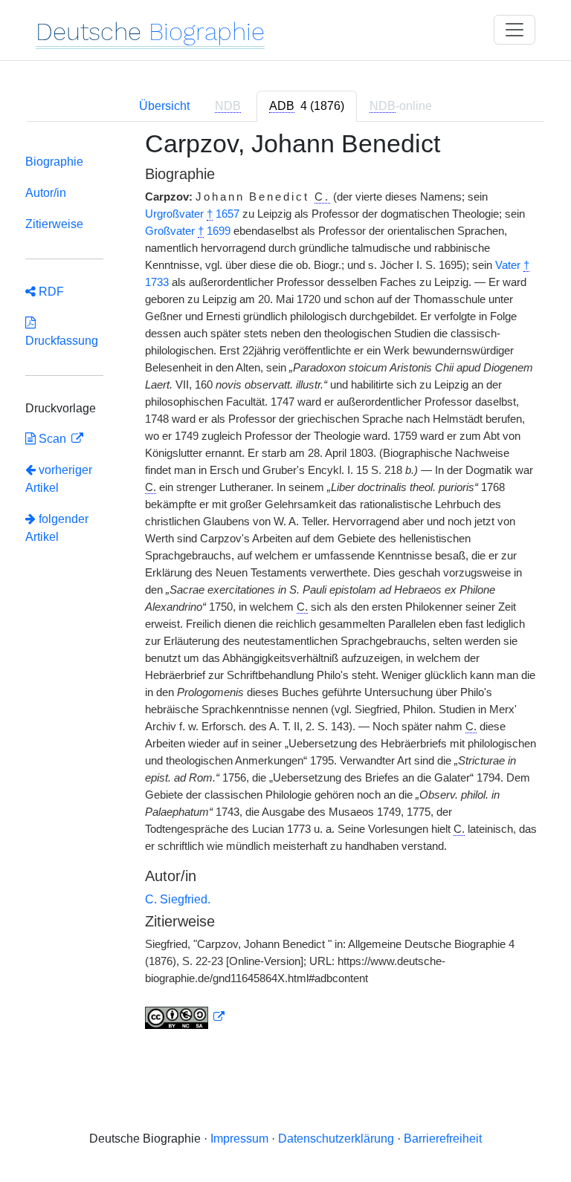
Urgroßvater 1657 (192, 214)
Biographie (54, 161)
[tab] (307, 106)
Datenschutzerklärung (336, 1138)
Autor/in (45, 192)
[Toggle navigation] (514, 30)
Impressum (239, 1138)
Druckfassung (61, 331)
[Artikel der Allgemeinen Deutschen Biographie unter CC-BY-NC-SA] (185, 1017)
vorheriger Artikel (58, 479)
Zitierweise (54, 224)
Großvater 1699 (187, 231)
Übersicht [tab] (164, 106)
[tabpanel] (285, 588)
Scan (52, 438)
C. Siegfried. (177, 899)
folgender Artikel (56, 528)
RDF (50, 291)
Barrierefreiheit (443, 1138)
